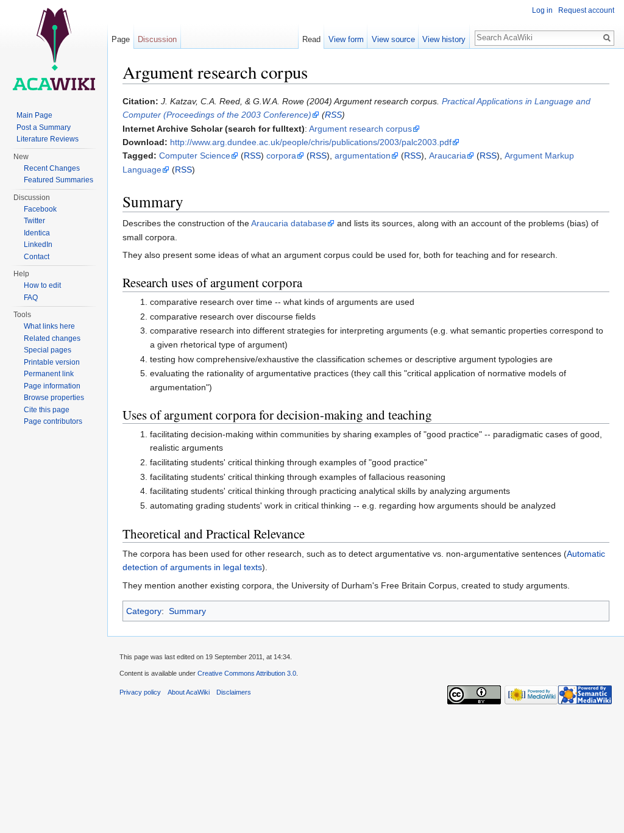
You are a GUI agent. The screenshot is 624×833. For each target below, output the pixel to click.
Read (311, 39)
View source (393, 39)
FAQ (31, 297)
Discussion (157, 39)
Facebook (40, 209)
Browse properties (54, 397)
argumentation (363, 155)
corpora (281, 155)
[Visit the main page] (53, 49)
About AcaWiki (189, 692)
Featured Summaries (58, 180)
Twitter (34, 220)
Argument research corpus (360, 129)
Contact (36, 256)
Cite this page (46, 410)
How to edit (42, 285)
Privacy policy (140, 692)
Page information (52, 386)
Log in (542, 10)
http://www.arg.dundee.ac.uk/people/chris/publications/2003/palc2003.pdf (311, 142)
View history (444, 39)
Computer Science (194, 155)
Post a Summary (43, 127)
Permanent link (49, 374)
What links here (49, 326)
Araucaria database (289, 223)
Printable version (52, 362)
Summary (187, 611)
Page (121, 39)
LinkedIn (38, 244)
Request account (586, 10)
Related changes (52, 338)
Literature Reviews (47, 139)
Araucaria (447, 155)
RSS (333, 115)
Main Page (34, 115)
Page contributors (53, 421)
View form (346, 39)
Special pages (47, 350)
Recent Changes (52, 168)
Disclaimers (233, 692)
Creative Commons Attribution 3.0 (246, 673)
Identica (37, 233)
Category (143, 611)
